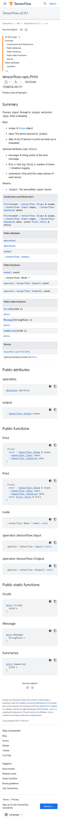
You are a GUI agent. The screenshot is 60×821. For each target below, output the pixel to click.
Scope (22, 128)
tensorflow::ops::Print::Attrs (17, 352)
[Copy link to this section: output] (15, 403)
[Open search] (45, 4)
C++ (46, 23)
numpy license (34, 715)
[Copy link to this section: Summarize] (21, 653)
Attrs (32, 149)
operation (10, 240)
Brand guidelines (10, 783)
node (6, 272)
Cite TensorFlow (10, 788)
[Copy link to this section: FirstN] (14, 594)
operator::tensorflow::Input (21, 283)
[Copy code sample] (55, 386)
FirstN (7, 309)
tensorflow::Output (17, 256)
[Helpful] (21, 29)
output (7, 251)
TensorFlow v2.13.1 (15, 13)
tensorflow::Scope (33, 204)
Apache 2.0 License (48, 706)
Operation (10, 245)
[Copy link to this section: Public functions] (32, 429)
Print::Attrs (39, 221)
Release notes (9, 773)
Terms (5, 799)
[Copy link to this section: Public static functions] (43, 585)
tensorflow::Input (17, 207)
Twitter (6, 750)
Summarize (9, 330)
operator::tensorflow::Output (22, 291)
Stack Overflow (9, 778)
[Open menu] (5, 3)
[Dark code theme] (50, 386)
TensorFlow (7, 23)
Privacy (15, 799)
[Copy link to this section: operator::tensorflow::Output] (47, 559)
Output (13, 189)
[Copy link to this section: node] (13, 512)
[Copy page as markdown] (16, 82)
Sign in (52, 3)
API (18, 23)
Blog (4, 736)
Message (8, 319)
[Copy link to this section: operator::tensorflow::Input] (44, 536)
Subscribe (49, 806)
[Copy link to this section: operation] (19, 379)
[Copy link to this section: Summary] (21, 105)
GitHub (5, 745)
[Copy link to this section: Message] (19, 624)
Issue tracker (8, 769)
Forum (5, 741)
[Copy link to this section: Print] (12, 438)
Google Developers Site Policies (34, 709)
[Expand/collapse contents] (19, 37)
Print (7, 204)
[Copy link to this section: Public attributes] (33, 370)
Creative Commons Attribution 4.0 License (37, 703)
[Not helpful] (26, 29)
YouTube (6, 755)
